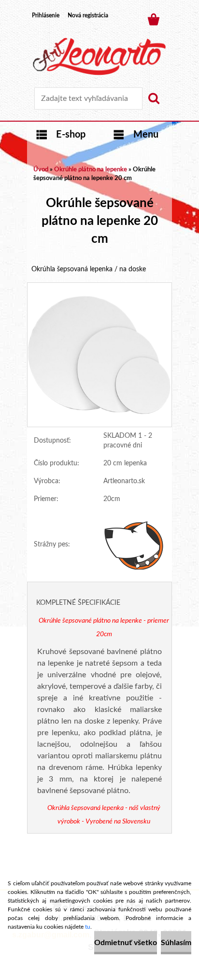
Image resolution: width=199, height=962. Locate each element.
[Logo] (99, 56)
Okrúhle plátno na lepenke (90, 170)
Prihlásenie (45, 15)
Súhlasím (176, 943)
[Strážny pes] (134, 544)
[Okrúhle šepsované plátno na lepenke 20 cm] (99, 287)
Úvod (40, 170)
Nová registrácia (88, 15)
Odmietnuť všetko (125, 943)
